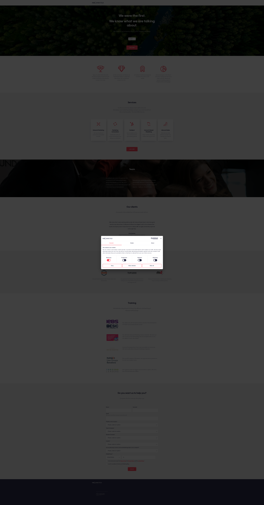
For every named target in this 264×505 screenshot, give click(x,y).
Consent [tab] (111, 243)
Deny (112, 265)
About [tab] (152, 243)
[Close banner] (160, 238)
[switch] (123, 260)
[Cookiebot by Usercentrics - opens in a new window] (152, 238)
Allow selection (132, 265)
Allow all (152, 265)
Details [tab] (132, 243)
